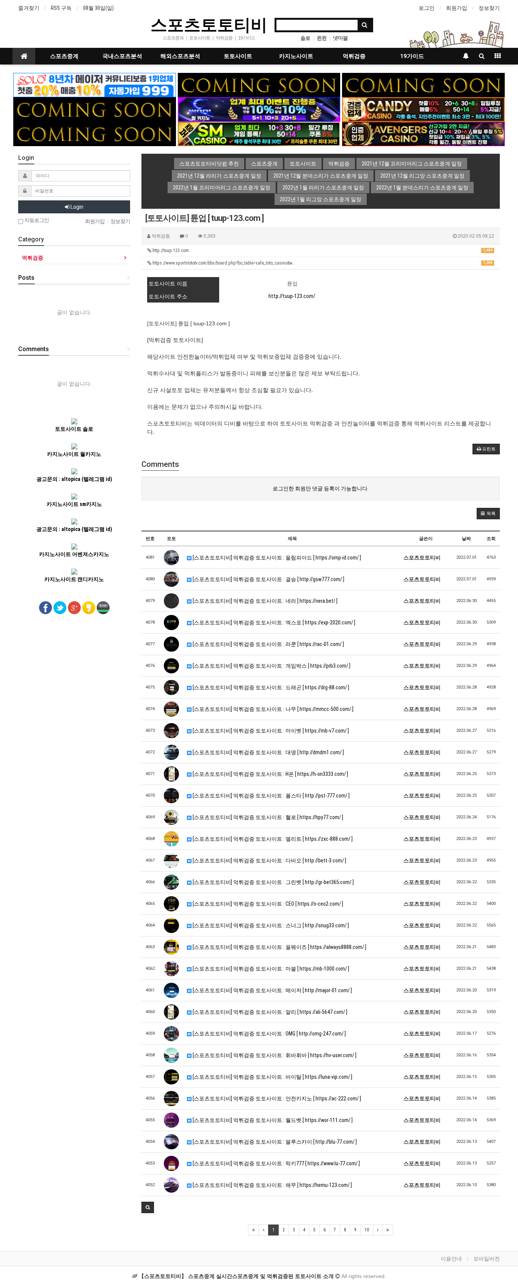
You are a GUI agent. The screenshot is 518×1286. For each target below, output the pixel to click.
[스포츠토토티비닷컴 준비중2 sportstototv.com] (423, 85)
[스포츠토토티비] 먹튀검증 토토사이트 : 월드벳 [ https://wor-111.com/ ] (272, 1120)
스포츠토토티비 (209, 24)
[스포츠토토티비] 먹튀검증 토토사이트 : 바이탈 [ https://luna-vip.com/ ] (272, 1077)
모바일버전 (486, 1259)
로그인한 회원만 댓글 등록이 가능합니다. (321, 488)
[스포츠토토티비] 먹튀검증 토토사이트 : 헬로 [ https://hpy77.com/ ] (267, 817)
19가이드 (412, 56)
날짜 (466, 538)
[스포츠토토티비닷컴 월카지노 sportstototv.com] (259, 109)
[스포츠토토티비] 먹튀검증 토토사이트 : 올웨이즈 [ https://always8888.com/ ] (279, 947)
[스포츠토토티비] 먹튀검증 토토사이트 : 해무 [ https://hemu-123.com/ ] (272, 1185)
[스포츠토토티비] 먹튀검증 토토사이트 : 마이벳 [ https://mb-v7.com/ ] (270, 731)
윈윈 (321, 38)
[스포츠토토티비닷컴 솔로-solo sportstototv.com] (94, 85)
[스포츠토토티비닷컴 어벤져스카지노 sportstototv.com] (423, 134)
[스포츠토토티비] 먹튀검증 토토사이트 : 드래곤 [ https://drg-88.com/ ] (270, 687)
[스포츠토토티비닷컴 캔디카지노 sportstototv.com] (423, 109)
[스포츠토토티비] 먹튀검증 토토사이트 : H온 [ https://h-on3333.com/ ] (270, 774)
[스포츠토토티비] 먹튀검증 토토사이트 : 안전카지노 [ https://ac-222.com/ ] (276, 1098)
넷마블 (340, 38)
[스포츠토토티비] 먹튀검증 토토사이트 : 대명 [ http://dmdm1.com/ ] (268, 752)
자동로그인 (36, 220)
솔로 (305, 38)
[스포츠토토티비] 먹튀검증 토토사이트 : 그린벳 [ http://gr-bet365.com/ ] (273, 882)
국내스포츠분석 (122, 56)
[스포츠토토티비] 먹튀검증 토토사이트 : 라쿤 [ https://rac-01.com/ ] (268, 644)
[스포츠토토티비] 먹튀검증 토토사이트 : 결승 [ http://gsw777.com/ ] (268, 579)
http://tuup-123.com (321, 250)
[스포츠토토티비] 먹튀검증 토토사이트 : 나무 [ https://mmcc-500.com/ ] (272, 709)
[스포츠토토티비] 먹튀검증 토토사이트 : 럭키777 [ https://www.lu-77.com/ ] (276, 1163)
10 (366, 1229)
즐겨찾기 (28, 8)
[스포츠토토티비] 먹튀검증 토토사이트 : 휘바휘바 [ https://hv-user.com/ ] (274, 1055)
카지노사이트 (296, 56)
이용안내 (451, 1259)
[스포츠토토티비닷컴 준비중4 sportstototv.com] (94, 134)
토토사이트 (238, 56)
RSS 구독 (61, 8)
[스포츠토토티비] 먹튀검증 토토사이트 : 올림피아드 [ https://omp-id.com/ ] (276, 558)
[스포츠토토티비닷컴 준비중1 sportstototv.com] (259, 85)
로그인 (427, 8)
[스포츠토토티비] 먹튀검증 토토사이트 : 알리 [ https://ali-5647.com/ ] (269, 1012)
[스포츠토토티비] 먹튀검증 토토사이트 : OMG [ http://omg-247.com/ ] (269, 1034)
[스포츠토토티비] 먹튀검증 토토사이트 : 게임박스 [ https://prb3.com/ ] (271, 666)
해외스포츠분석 (180, 56)
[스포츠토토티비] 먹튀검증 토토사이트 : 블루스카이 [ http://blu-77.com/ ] (274, 1142)
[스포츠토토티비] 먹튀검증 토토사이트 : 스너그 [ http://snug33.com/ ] (270, 925)
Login (76, 207)
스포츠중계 (64, 56)
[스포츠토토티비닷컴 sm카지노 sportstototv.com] (259, 134)
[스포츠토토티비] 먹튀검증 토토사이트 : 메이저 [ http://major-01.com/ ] (272, 990)
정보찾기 (489, 8)
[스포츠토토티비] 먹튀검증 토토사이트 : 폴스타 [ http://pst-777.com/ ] (271, 796)
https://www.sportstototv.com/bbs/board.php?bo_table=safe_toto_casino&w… (321, 263)
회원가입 (456, 8)
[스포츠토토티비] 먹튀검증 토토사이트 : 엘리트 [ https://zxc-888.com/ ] (272, 839)
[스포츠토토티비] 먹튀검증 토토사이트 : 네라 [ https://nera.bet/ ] (264, 601)
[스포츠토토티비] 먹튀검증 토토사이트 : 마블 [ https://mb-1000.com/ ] (270, 969)
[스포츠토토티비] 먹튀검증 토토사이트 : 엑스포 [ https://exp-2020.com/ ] (273, 622)
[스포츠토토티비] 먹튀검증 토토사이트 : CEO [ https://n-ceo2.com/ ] (267, 904)
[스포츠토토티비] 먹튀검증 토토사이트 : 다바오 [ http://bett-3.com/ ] (269, 860)
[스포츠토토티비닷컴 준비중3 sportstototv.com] (94, 109)
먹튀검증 (354, 56)
